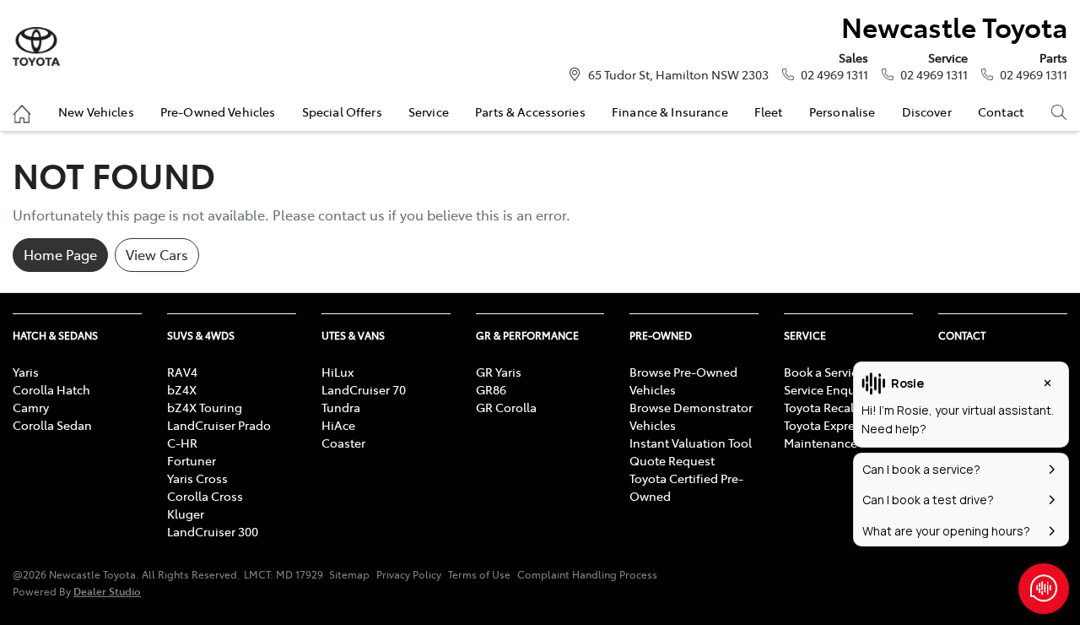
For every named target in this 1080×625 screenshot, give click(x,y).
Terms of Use (479, 574)
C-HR (182, 442)
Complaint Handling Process (587, 574)
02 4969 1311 (834, 74)
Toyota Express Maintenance (825, 433)
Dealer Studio (107, 591)
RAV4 (182, 371)
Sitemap (349, 574)
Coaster (343, 442)
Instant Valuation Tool (690, 442)
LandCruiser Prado (219, 424)
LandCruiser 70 (363, 389)
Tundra (340, 407)
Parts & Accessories (530, 111)
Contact (1000, 111)
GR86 (491, 389)
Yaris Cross (197, 478)
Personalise (842, 111)
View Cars (157, 254)
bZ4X (182, 389)
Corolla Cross (205, 495)
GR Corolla (506, 407)
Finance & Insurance (670, 111)
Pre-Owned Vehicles (218, 111)
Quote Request (672, 460)
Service (428, 111)
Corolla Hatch (51, 389)
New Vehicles (96, 111)
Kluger (185, 513)
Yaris (26, 371)
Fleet (768, 111)
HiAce (338, 424)
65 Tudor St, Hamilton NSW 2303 (678, 74)
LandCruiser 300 (212, 531)
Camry (31, 407)
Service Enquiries (831, 389)
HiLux (337, 371)
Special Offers (342, 111)
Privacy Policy (408, 574)
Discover (927, 111)
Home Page (60, 254)
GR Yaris (498, 371)
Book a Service (824, 371)
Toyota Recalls (823, 407)
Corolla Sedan (52, 424)
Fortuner (191, 460)
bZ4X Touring (204, 407)
